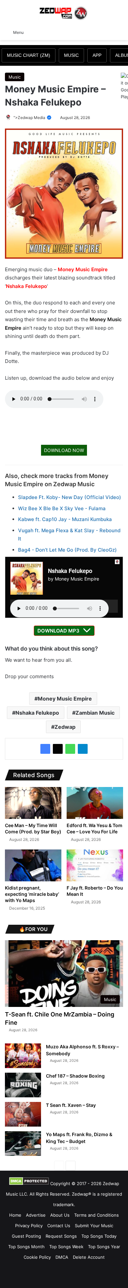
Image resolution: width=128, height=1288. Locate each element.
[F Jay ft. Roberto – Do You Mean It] (95, 865)
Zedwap (64, 727)
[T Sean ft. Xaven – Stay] (23, 1114)
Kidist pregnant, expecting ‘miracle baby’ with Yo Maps (32, 894)
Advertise (36, 1215)
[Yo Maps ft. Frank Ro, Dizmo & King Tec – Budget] (23, 1143)
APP (97, 55)
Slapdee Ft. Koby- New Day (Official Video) (69, 497)
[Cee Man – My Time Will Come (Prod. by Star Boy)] (33, 803)
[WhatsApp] (70, 749)
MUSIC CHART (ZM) (28, 55)
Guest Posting (26, 1236)
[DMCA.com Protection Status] (29, 1183)
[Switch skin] (108, 32)
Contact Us (58, 1225)
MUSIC (71, 55)
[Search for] (120, 32)
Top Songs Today (99, 1236)
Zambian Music (95, 712)
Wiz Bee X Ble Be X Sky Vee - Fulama (62, 508)
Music (15, 77)
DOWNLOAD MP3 (58, 631)
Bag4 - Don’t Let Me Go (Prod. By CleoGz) (67, 550)
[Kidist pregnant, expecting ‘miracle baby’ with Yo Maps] (33, 865)
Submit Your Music (94, 1225)
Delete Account (89, 1257)
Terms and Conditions (96, 1215)
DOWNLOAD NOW (64, 450)
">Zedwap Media (29, 117)
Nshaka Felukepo (26, 286)
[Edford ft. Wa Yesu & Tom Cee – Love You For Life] (95, 803)
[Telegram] (83, 749)
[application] (64, 606)
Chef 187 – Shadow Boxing (75, 1076)
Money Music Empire (83, 269)
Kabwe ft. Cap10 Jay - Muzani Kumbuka (65, 519)
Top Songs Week (66, 1246)
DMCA (61, 1257)
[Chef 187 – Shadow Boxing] (23, 1085)
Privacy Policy (29, 1225)
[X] (58, 749)
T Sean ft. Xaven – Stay (71, 1105)
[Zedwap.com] (64, 13)
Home (15, 1215)
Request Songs (61, 1236)
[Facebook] (45, 749)
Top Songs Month (26, 1246)
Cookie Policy (37, 1257)
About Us (60, 1215)
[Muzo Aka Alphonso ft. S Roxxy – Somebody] (23, 1055)
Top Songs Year (104, 1246)
